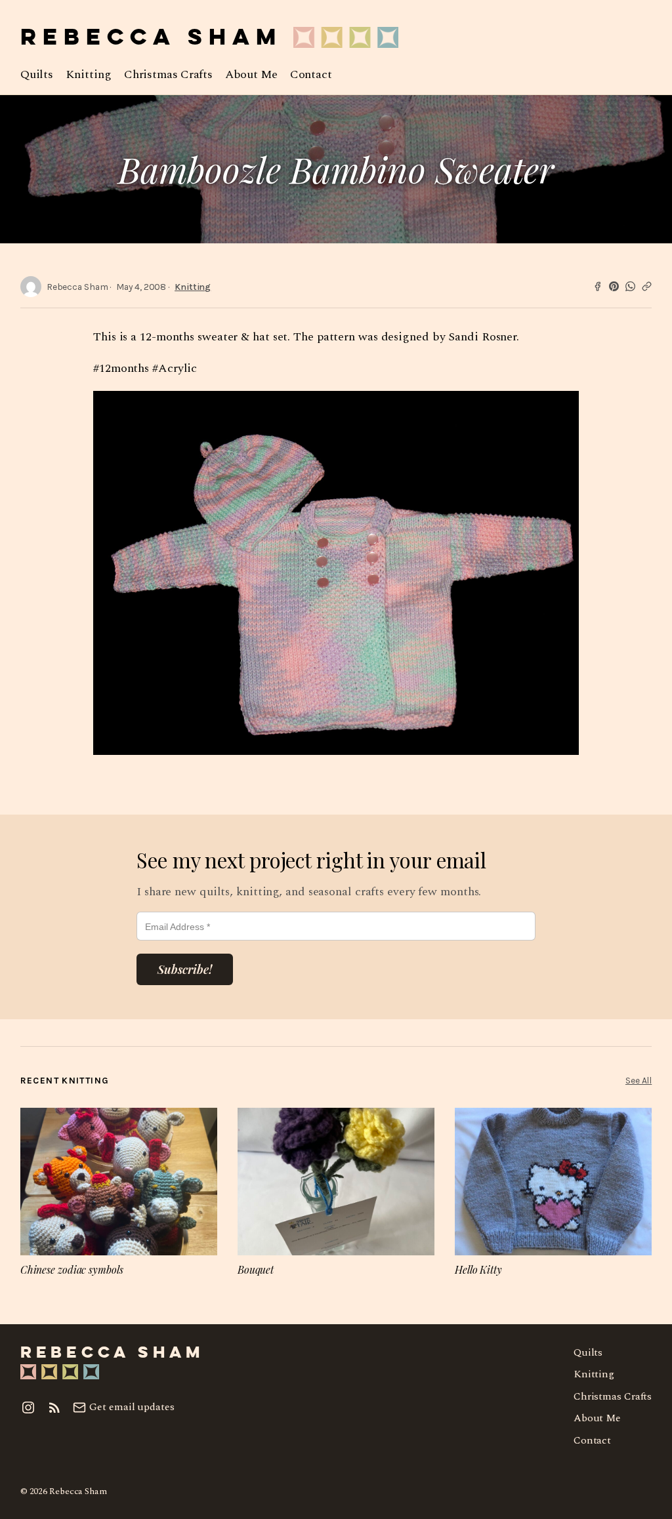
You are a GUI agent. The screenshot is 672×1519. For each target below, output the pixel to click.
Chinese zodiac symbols (71, 1269)
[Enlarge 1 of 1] (561, 408)
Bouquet (256, 1269)
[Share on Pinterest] (614, 286)
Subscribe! (185, 969)
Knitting (193, 286)
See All (638, 1080)
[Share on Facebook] (597, 286)
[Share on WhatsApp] (630, 286)
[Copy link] (647, 286)
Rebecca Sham (151, 38)
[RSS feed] (54, 1407)
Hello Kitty (478, 1269)
